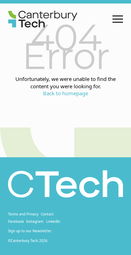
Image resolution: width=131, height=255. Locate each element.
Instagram (34, 221)
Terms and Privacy (23, 214)
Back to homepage (65, 93)
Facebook (16, 221)
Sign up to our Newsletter (29, 230)
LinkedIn (53, 221)
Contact (47, 214)
